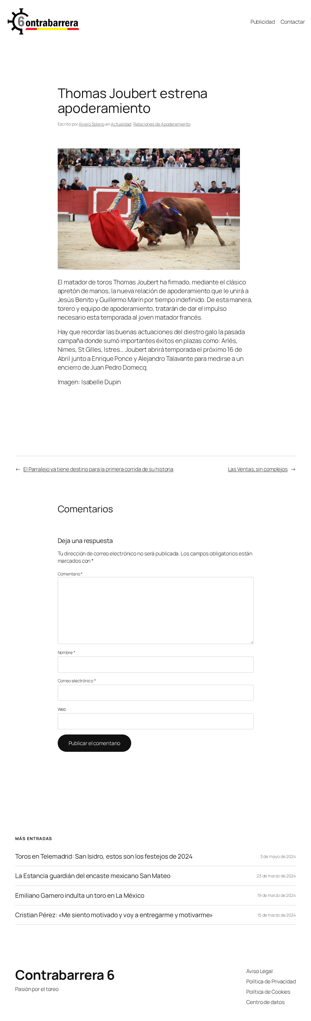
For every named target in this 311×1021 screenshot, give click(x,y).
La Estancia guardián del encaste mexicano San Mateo (92, 875)
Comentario (70, 574)
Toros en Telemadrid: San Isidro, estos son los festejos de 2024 (104, 856)
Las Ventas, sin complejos (258, 469)
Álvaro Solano (91, 124)
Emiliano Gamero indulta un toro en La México (79, 895)
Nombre (66, 652)
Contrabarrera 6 (65, 974)
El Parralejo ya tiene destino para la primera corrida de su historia (98, 469)
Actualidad (121, 124)
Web (62, 709)
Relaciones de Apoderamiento (161, 124)
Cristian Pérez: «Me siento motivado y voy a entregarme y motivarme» (114, 914)
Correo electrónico (77, 680)
